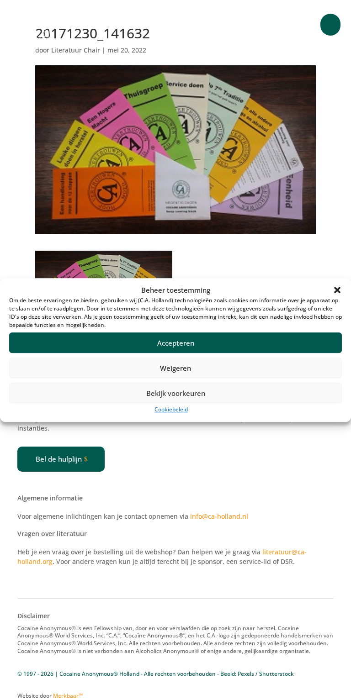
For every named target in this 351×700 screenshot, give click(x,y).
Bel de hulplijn (59, 458)
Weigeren (175, 368)
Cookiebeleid (171, 410)
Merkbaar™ (68, 696)
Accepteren (175, 342)
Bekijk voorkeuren (175, 393)
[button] (337, 290)
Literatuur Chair (75, 50)
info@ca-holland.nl (219, 516)
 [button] (330, 24)
